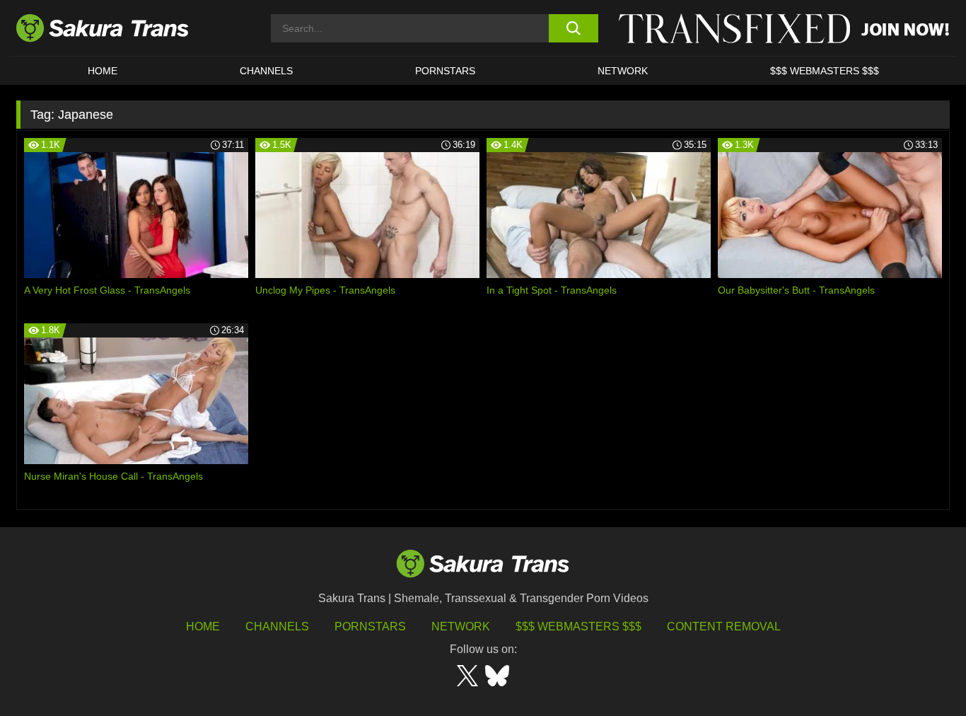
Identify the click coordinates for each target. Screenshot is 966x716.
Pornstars (370, 626)
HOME (102, 70)
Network (623, 70)
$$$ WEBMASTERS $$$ (824, 70)
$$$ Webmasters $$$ (578, 626)
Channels (277, 626)
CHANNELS (266, 70)
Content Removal (724, 626)
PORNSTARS (445, 70)
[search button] (573, 28)
